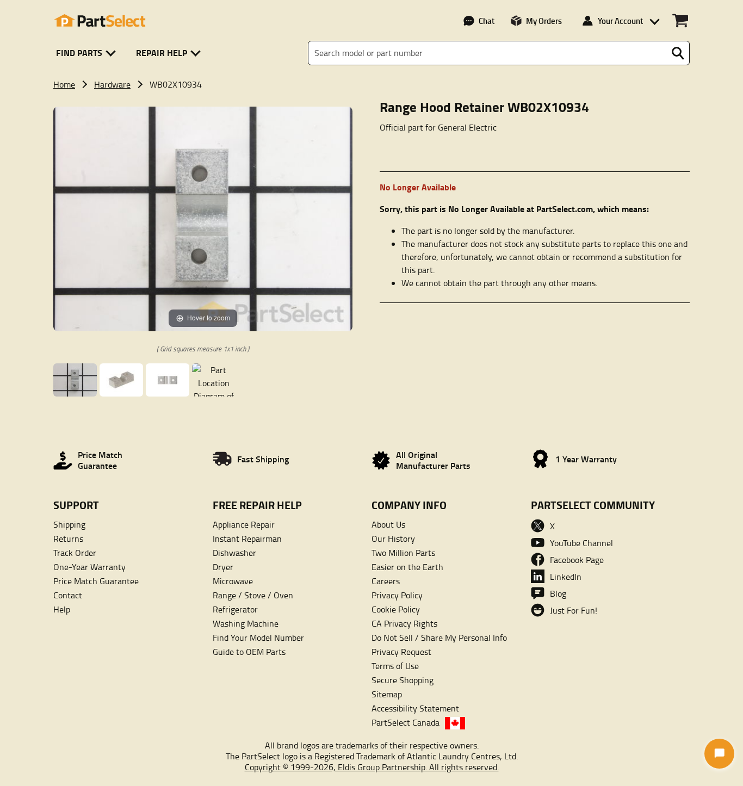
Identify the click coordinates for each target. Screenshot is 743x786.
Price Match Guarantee (96, 581)
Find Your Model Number (258, 637)
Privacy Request (401, 652)
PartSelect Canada (405, 722)
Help (61, 609)
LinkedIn (565, 577)
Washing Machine (245, 623)
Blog (558, 593)
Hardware (112, 84)
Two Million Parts (403, 553)
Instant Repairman (247, 538)
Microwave (233, 581)
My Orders (544, 21)
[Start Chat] (719, 754)
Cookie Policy (395, 609)
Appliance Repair (244, 524)
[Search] (678, 53)
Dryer (223, 567)
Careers (385, 581)
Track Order (74, 553)
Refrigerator (235, 609)
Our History (393, 538)
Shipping (69, 524)
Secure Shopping (402, 680)
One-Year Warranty (89, 567)
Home (64, 84)
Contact (67, 595)
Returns (68, 538)
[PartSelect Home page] (99, 21)
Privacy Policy (397, 595)
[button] (87, 53)
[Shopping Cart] (680, 21)
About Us (388, 524)
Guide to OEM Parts (249, 652)
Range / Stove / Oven (253, 595)
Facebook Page (577, 560)
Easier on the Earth (407, 567)
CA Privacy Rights (404, 623)
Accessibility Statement (415, 708)
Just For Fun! (573, 610)
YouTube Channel (581, 543)
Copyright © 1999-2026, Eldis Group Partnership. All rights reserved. (372, 767)
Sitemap (386, 694)
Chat (486, 21)
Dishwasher (234, 553)
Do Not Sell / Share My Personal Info (439, 637)
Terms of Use (395, 666)
